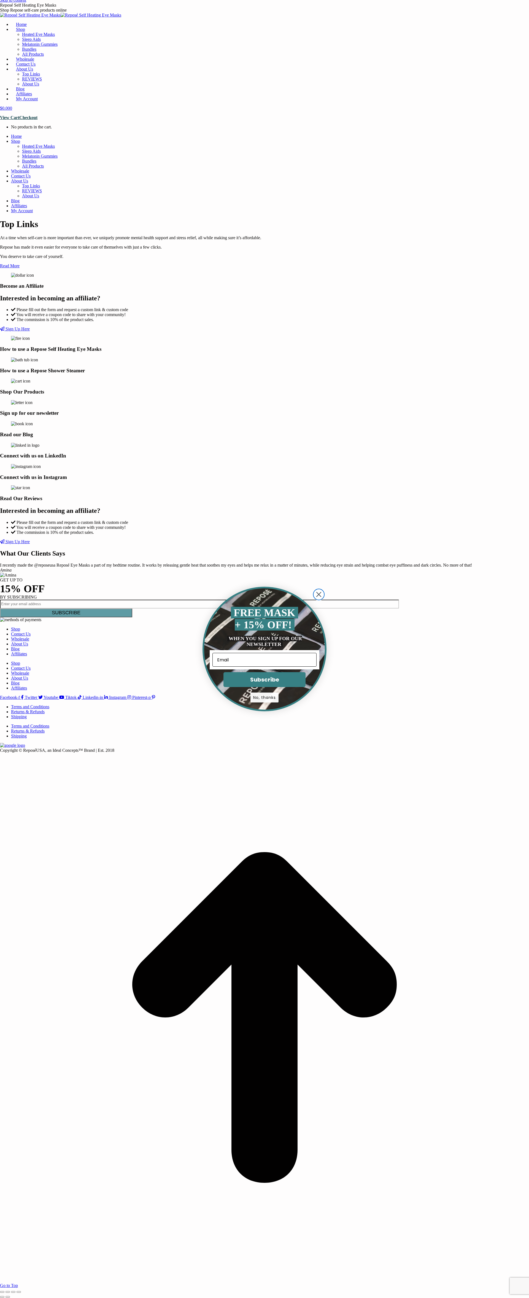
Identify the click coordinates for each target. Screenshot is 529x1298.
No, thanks (264, 697)
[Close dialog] (318, 594)
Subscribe (264, 679)
